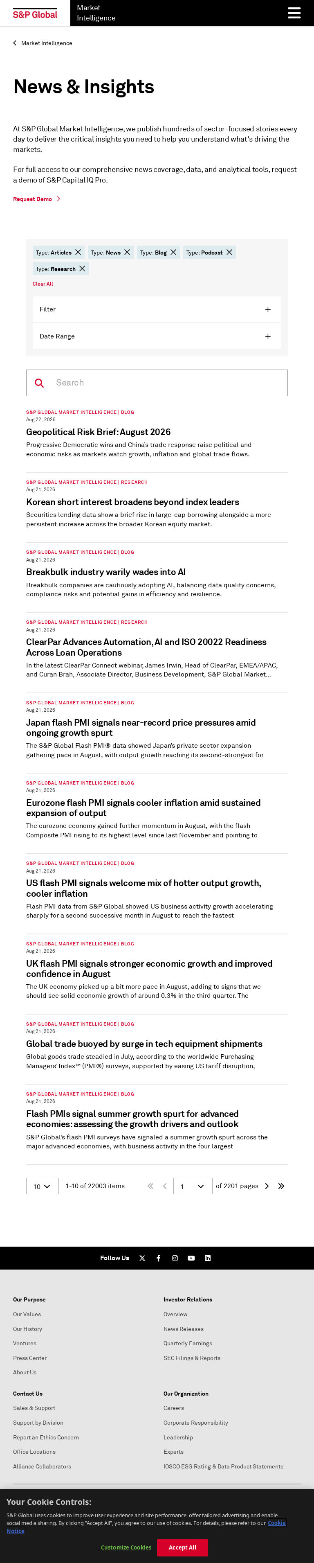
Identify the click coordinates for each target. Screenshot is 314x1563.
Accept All (182, 1547)
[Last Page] (281, 1186)
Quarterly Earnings (188, 1343)
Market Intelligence (46, 43)
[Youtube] (191, 1258)
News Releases (184, 1329)
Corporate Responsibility (196, 1422)
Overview (176, 1314)
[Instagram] (175, 1258)
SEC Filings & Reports (192, 1358)
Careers (174, 1408)
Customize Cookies (126, 1547)
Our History (27, 1329)
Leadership (178, 1437)
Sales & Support (34, 1408)
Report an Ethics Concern (46, 1437)
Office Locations (34, 1451)
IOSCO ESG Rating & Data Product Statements (223, 1466)
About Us (24, 1372)
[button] (78, 252)
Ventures (24, 1343)
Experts (174, 1451)
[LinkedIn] (207, 1258)
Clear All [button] (43, 284)
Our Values (27, 1314)
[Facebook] (158, 1258)
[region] (157, 1526)
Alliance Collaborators (42, 1466)
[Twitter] (142, 1258)
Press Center (30, 1358)
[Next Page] (266, 1186)
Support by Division (38, 1422)
